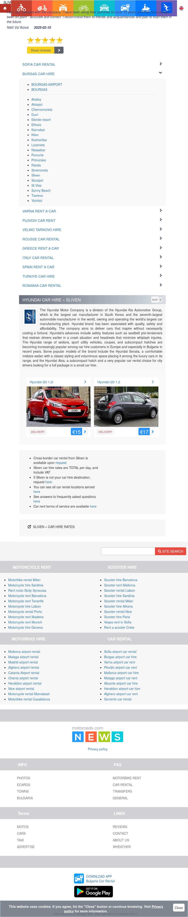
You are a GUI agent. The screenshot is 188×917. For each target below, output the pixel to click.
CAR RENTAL (123, 784)
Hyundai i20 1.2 (108, 382)
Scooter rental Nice (118, 611)
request (60, 462)
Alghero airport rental (23, 667)
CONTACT (120, 833)
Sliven (35, 175)
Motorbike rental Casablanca (29, 699)
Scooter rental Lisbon (119, 590)
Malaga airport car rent (120, 678)
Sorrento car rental (117, 699)
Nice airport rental (21, 688)
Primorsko (38, 160)
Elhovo (36, 124)
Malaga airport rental (23, 656)
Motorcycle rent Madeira (26, 616)
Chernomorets (41, 109)
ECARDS (23, 784)
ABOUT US (121, 840)
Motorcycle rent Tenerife (26, 601)
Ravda (36, 165)
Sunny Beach (41, 190)
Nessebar (38, 150)
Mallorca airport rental (24, 651)
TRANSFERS (122, 791)
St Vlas (36, 185)
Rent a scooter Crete (119, 627)
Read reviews (41, 50)
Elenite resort (41, 119)
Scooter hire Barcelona (120, 579)
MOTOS (22, 826)
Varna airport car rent (119, 662)
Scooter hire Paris (117, 616)
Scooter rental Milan (118, 601)
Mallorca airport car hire (121, 672)
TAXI (20, 840)
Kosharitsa (39, 139)
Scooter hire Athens (118, 606)
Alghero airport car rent (121, 693)
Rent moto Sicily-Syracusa (27, 590)
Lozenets (38, 145)
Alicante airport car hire (121, 683)
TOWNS (23, 791)
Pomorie (37, 155)
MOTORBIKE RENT (127, 778)
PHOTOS (23, 778)
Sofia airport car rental (120, 651)
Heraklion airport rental (24, 683)
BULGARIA (25, 798)
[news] (97, 733)
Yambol (36, 200)
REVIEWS (120, 826)
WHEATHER (122, 846)
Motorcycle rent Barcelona (27, 595)
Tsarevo (37, 195)
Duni (34, 114)
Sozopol (37, 180)
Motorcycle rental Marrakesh (29, 693)
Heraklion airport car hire (122, 688)
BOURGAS (39, 89)
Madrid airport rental (23, 662)
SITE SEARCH (172, 551)
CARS (21, 833)
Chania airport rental (23, 678)
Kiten (35, 134)
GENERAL (120, 798)
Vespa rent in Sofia (117, 622)
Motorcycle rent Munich (25, 622)
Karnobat (38, 129)
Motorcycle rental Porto (25, 611)
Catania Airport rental (23, 672)
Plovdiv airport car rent (120, 667)
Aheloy (36, 99)
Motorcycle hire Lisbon (24, 606)
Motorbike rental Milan (24, 579)
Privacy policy (98, 749)
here (48, 482)
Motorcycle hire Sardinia (25, 585)
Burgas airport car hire (120, 656)
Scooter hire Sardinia (119, 595)
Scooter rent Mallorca (119, 585)
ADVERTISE (26, 846)
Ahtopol (36, 104)
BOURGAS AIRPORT (46, 84)
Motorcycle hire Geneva (25, 627)
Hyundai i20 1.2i (41, 382)
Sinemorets (39, 170)
